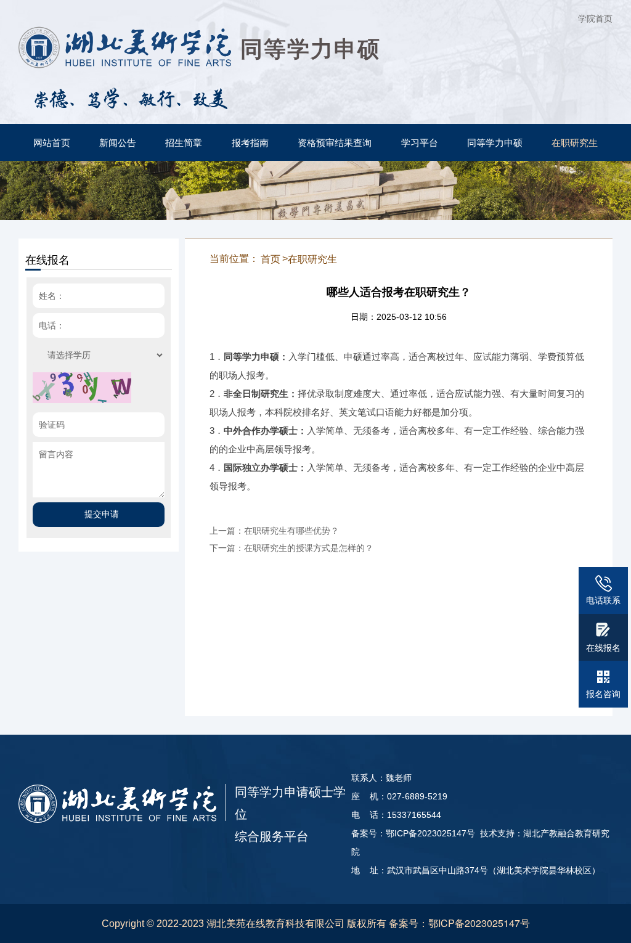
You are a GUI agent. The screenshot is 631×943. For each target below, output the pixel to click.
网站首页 (51, 142)
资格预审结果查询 (335, 142)
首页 (270, 258)
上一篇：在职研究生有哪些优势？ (274, 530)
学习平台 (419, 142)
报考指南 (250, 142)
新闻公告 (117, 142)
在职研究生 (575, 142)
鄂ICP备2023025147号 (479, 923)
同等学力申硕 (495, 142)
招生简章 (183, 142)
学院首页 (595, 18)
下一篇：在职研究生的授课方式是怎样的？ (291, 547)
